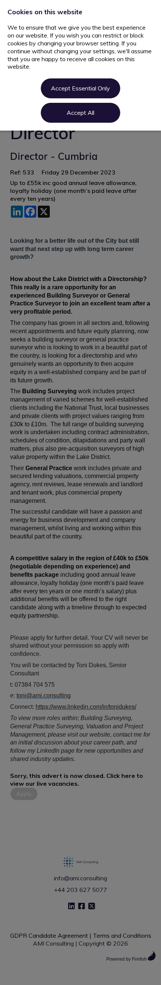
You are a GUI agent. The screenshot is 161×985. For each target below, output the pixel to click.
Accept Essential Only (80, 88)
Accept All (80, 112)
